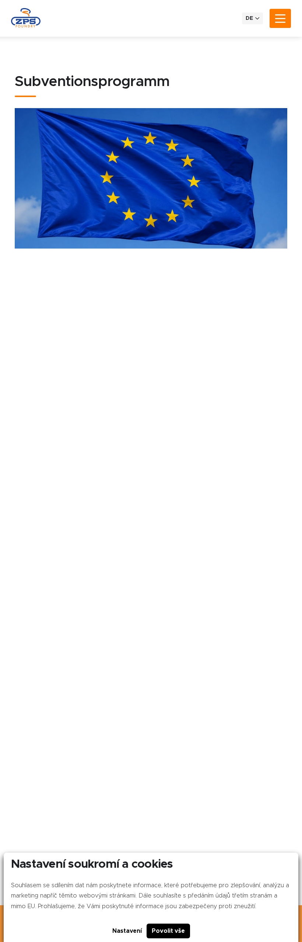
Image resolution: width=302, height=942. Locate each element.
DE (249, 18)
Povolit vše (168, 931)
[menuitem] (252, 18)
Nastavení (127, 931)
